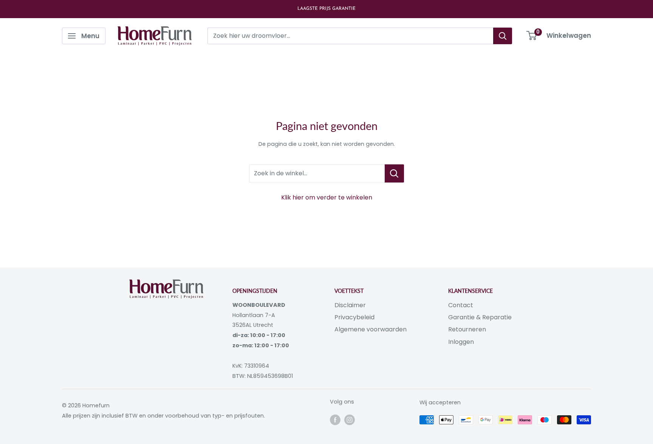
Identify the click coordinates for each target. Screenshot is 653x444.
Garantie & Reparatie (480, 317)
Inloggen (461, 341)
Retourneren (467, 329)
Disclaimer (350, 305)
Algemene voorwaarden (370, 329)
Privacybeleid (354, 317)
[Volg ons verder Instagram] (349, 420)
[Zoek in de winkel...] (394, 173)
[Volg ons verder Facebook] (335, 420)
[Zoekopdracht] (502, 36)
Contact (460, 305)
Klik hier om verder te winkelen (326, 197)
